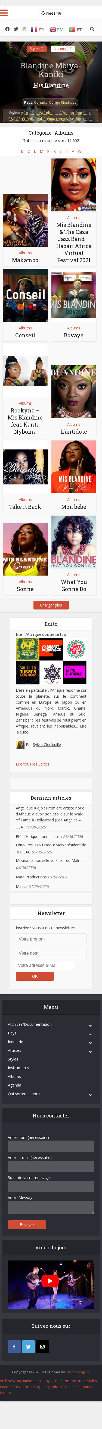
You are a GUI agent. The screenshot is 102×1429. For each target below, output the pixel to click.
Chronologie (33, 1386)
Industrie (15, 1041)
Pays (12, 1033)
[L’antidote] (74, 391)
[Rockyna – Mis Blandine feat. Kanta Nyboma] (25, 370)
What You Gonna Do (74, 585)
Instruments (18, 1067)
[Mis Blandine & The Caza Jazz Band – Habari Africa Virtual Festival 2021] (74, 184)
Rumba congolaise (59, 118)
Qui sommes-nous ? (77, 1386)
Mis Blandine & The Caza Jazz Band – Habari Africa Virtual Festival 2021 (74, 242)
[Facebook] (14, 1346)
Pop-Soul (83, 112)
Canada (40, 102)
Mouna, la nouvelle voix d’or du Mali (47, 860)
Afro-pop (66, 112)
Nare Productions (31, 876)
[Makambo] (25, 220)
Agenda (14, 1085)
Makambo (25, 259)
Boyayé (74, 335)
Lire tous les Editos (32, 764)
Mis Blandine (51, 84)
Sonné (25, 588)
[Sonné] (25, 549)
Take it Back (25, 506)
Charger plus (51, 605)
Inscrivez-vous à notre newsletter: (45, 927)
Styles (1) (37, 48)
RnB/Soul (34, 118)
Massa (21, 886)
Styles (13, 1059)
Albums (25, 252)
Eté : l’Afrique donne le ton (43, 634)
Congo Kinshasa (62, 102)
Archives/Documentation (30, 1024)
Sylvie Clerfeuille (47, 744)
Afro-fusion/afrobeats (39, 112)
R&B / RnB (16, 118)
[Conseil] (25, 295)
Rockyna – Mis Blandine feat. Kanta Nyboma (25, 421)
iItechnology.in (77, 1372)
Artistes (14, 1050)
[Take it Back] (25, 466)
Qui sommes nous (24, 1093)
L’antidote (74, 431)
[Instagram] (42, 1346)
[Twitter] (28, 1346)
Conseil (25, 335)
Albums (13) (63, 48)
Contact (6, 1392)
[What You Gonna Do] (74, 542)
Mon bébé (73, 506)
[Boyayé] (74, 295)
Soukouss (84, 118)
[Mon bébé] (74, 466)
